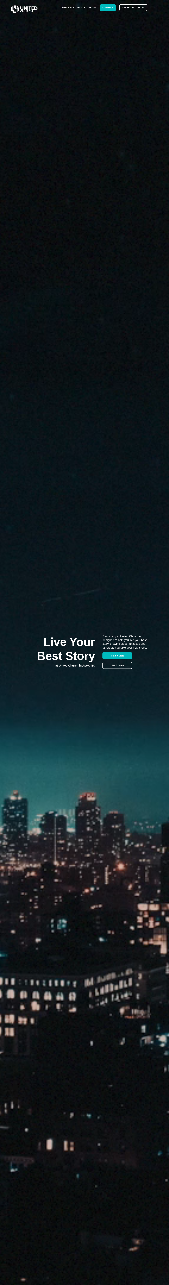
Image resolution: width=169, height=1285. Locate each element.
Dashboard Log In (133, 7)
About (92, 7)
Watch (81, 7)
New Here (68, 7)
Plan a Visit (117, 656)
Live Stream (117, 665)
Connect (107, 7)
